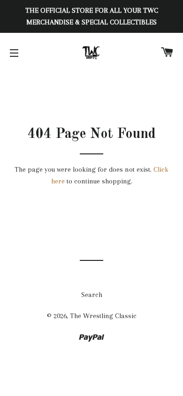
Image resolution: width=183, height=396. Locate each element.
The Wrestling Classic (103, 316)
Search (91, 294)
